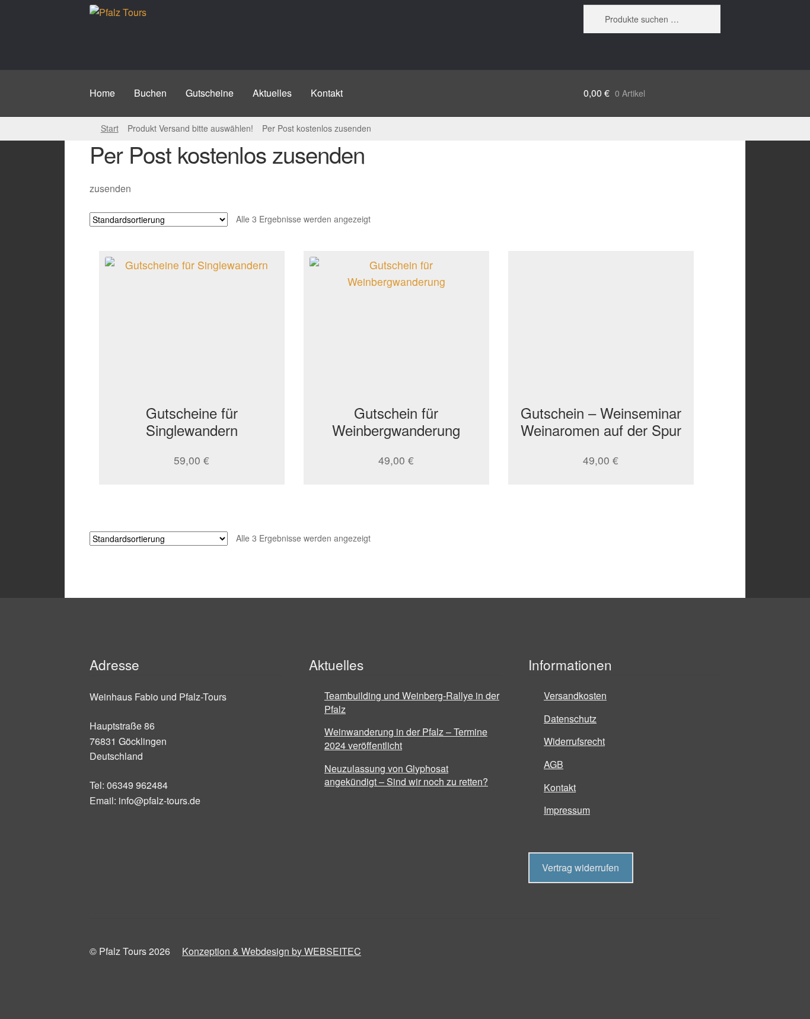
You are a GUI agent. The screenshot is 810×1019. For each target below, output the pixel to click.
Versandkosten (575, 695)
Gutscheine (210, 93)
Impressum (567, 810)
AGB (553, 764)
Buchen (150, 93)
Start (110, 128)
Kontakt (327, 93)
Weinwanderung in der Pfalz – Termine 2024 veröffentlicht (405, 738)
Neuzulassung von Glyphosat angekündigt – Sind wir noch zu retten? (406, 775)
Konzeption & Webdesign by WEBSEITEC (271, 951)
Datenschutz (570, 718)
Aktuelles (272, 93)
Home (102, 93)
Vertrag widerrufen (580, 867)
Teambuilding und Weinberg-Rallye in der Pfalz (411, 702)
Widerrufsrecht (574, 741)
